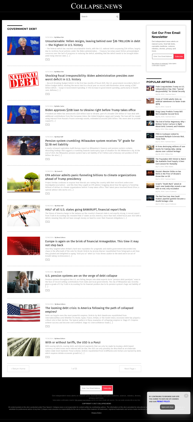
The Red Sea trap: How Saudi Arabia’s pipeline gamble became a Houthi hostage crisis (170, 198)
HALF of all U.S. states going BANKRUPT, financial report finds (85, 209)
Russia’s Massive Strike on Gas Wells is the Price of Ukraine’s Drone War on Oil (168, 173)
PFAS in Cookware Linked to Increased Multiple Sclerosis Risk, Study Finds (170, 136)
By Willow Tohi (59, 37)
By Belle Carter (59, 106)
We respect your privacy (83, 400)
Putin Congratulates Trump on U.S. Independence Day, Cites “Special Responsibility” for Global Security (170, 89)
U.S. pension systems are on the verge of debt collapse (81, 275)
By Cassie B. (58, 171)
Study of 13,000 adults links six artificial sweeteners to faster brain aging (170, 101)
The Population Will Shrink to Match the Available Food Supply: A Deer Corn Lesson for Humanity (171, 161)
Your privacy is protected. (160, 63)
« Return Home (18, 369)
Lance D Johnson (171, 191)
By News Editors (60, 237)
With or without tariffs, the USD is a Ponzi (73, 342)
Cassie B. (168, 107)
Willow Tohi (169, 154)
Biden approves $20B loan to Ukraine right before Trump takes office (90, 110)
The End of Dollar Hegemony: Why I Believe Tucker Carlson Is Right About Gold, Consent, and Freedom (170, 124)
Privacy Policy (96, 413)
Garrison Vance (171, 94)
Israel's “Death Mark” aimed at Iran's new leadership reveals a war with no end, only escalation (171, 186)
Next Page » (130, 369)
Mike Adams (169, 129)
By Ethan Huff (59, 137)
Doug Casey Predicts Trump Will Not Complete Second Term (169, 113)
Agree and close (167, 407)
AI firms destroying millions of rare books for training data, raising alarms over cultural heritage (170, 148)
